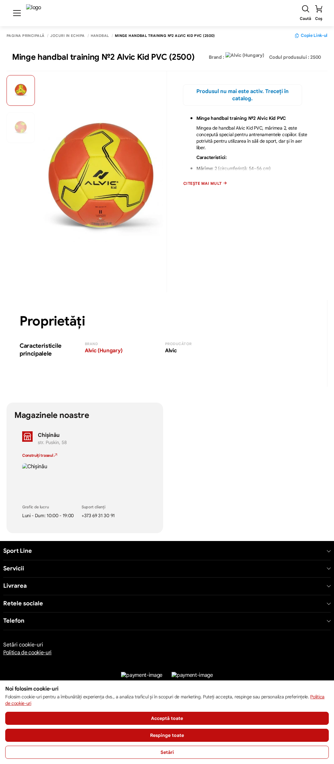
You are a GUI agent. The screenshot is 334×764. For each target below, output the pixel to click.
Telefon (13, 620)
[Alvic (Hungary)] (244, 57)
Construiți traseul (38, 455)
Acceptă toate (167, 718)
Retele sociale (23, 603)
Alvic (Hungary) (103, 350)
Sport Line (17, 551)
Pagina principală (25, 36)
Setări (167, 752)
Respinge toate (167, 735)
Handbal (100, 36)
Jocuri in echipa (67, 36)
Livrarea (15, 585)
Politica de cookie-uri (27, 652)
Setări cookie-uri (23, 645)
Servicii (13, 568)
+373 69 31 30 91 (98, 515)
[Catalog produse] (17, 13)
